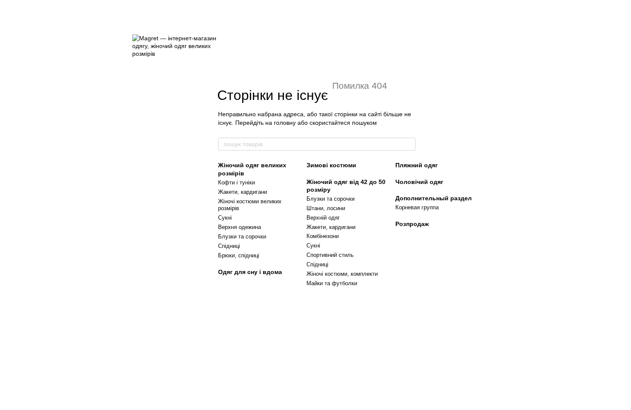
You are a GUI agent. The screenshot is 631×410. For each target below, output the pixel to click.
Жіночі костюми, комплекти (342, 274)
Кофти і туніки (236, 182)
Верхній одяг (323, 217)
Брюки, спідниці (238, 255)
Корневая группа (417, 207)
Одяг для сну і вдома (250, 271)
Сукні (225, 217)
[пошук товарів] (409, 144)
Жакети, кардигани (242, 192)
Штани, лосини (325, 208)
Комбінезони (322, 236)
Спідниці (229, 246)
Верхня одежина (239, 227)
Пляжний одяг (416, 165)
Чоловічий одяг (419, 181)
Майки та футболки (331, 283)
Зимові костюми (331, 165)
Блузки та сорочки (242, 236)
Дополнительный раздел (433, 198)
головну (285, 122)
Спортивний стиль (330, 255)
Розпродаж (412, 223)
